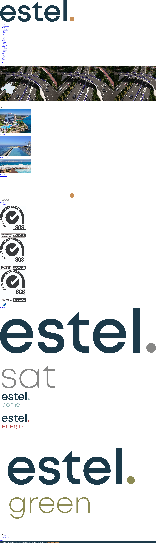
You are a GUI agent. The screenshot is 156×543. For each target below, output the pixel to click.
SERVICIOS (3, 27)
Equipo (4, 24)
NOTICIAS (3, 39)
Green (4, 37)
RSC (4, 44)
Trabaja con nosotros (6, 26)
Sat (3, 38)
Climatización (5, 29)
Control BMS (5, 33)
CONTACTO (3, 40)
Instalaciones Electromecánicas (7, 28)
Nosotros (4, 23)
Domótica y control (5, 52)
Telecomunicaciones (5, 30)
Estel (4, 35)
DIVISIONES (3, 34)
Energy (4, 36)
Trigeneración (5, 31)
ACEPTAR (48, 542)
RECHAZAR (51, 542)
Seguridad (4, 32)
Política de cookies (56, 542)
